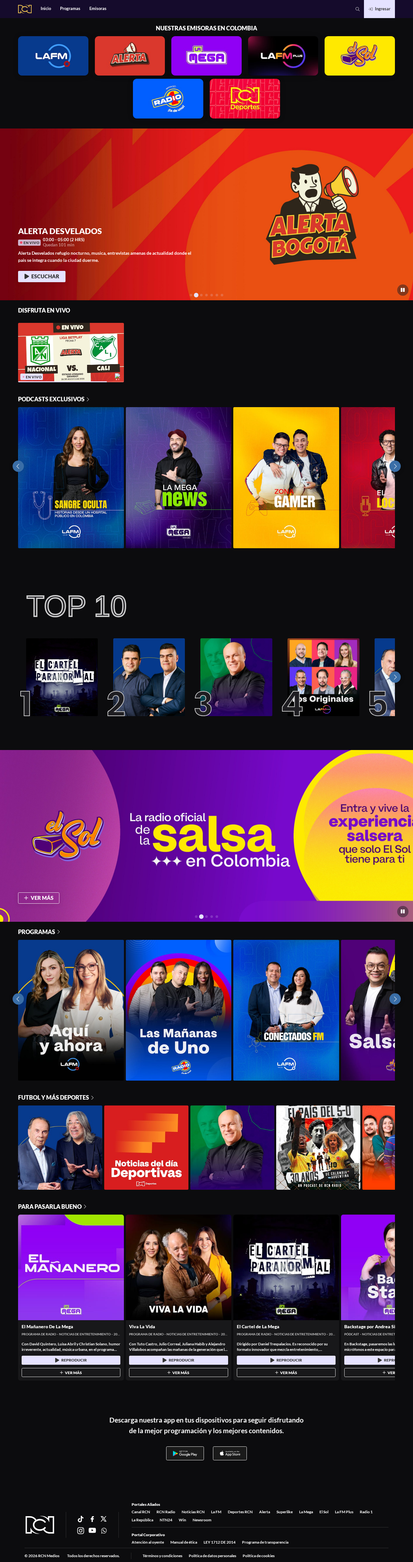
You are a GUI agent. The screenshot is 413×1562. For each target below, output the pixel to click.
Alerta (264, 1511)
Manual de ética (183, 1542)
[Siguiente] (395, 677)
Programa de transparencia (265, 1542)
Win (182, 1519)
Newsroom (202, 1519)
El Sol (323, 1511)
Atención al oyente (148, 1542)
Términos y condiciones (162, 1555)
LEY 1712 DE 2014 (220, 1542)
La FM (216, 1511)
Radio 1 (366, 1511)
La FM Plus (344, 1511)
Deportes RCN (240, 1511)
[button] (357, 9)
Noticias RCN (193, 1511)
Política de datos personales (212, 1555)
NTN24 (166, 1519)
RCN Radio (165, 1511)
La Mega (306, 1511)
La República (142, 1519)
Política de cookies (259, 1555)
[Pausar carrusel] (402, 290)
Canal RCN (141, 1511)
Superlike (285, 1511)
